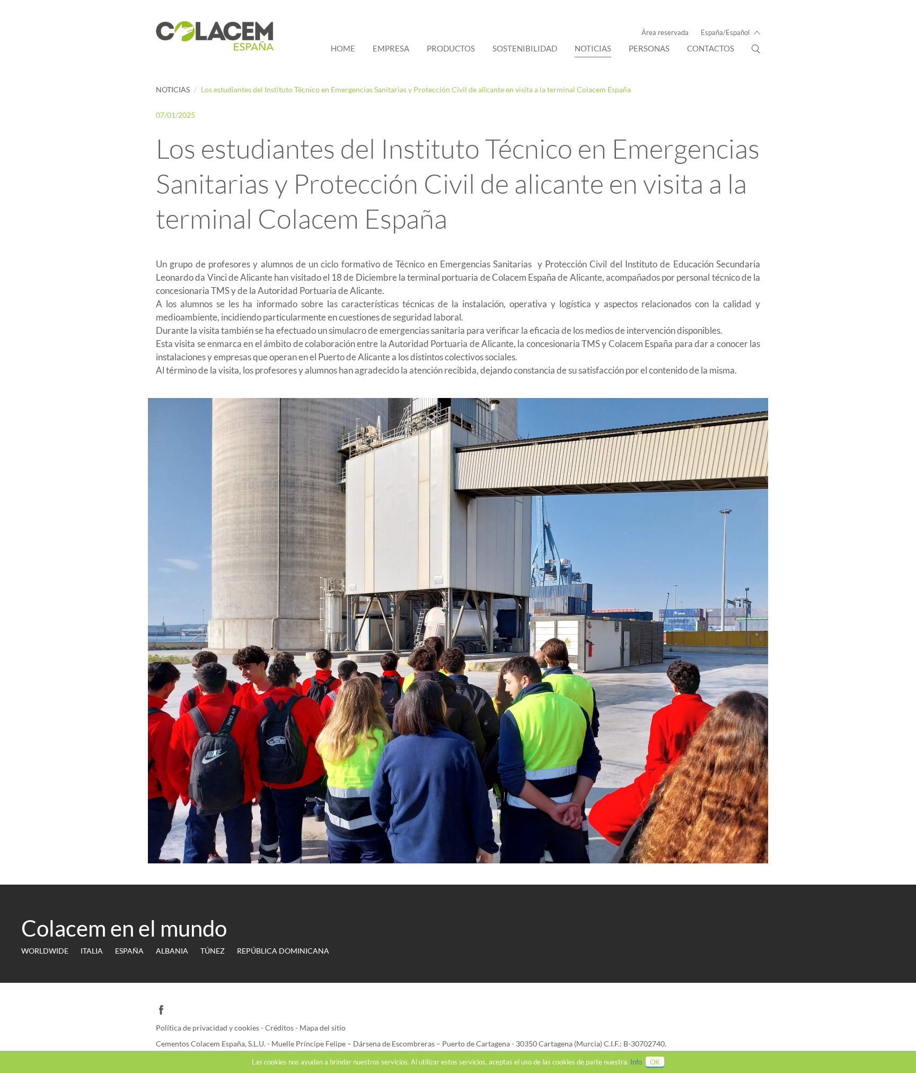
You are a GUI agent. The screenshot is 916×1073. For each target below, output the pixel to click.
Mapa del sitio (323, 1027)
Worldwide (44, 950)
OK (655, 1062)
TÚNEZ (212, 950)
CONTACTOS (710, 48)
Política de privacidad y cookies (208, 1027)
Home (343, 48)
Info (636, 1062)
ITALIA (92, 950)
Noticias (593, 48)
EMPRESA (391, 48)
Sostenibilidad (524, 48)
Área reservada (665, 32)
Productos (451, 48)
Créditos (280, 1027)
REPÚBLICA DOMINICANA (283, 950)
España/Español (725, 32)
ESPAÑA (129, 950)
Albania (172, 950)
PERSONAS (649, 48)
